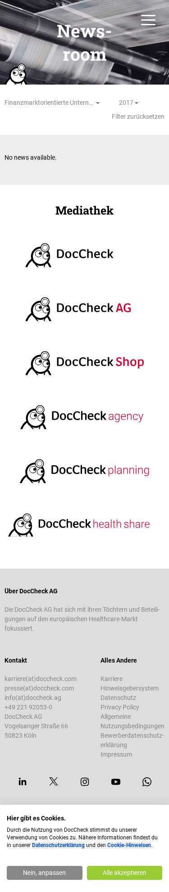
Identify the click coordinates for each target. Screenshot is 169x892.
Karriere (111, 678)
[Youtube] (115, 781)
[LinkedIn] (22, 781)
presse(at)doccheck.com (39, 688)
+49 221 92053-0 (28, 707)
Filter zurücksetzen (138, 116)
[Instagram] (84, 781)
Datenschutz (118, 697)
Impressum (116, 754)
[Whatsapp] (146, 781)
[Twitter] (53, 781)
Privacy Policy (119, 707)
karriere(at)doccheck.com (41, 678)
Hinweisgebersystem (129, 688)
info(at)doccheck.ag (33, 697)
